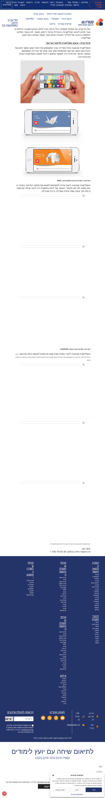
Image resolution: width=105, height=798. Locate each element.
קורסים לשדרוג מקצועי (30, 570)
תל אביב (12, 20)
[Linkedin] (43, 718)
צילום (52, 23)
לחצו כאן (86, 548)
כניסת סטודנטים (7, 3)
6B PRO (30, 18)
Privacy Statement (77, 794)
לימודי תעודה (95, 618)
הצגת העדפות (60, 790)
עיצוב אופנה (43, 18)
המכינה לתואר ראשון (95, 567)
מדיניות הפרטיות (27, 730)
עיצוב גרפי (66, 18)
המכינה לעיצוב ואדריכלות (59, 13)
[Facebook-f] (56, 718)
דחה (77, 790)
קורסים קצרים (64, 23)
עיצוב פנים (39, 13)
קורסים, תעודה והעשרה (62, 568)
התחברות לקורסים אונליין (98, 5)
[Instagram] (49, 718)
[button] (53, 775)
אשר (93, 790)
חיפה (14, 22)
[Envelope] (62, 718)
